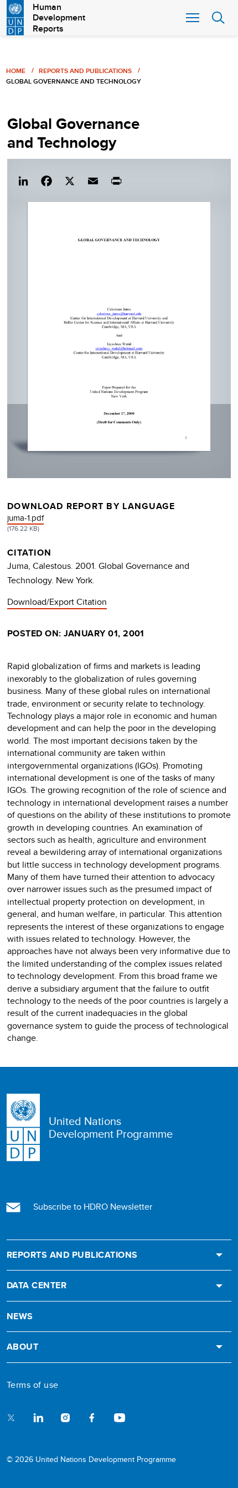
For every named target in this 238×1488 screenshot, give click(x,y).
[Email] (93, 179)
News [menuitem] (20, 1316)
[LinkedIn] (23, 179)
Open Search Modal (218, 17)
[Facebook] (46, 179)
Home (15, 70)
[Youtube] (119, 1417)
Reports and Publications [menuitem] (72, 1255)
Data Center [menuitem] (36, 1285)
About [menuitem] (22, 1347)
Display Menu (191, 17)
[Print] (116, 179)
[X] (70, 179)
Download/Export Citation (57, 601)
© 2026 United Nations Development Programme (91, 1459)
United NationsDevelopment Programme (111, 1127)
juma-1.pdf (25, 517)
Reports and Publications (85, 70)
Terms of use (33, 1385)
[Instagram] (65, 1417)
